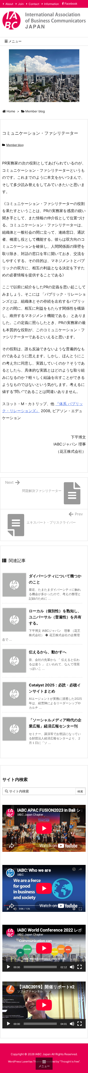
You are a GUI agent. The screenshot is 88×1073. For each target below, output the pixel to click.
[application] (44, 948)
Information (51, 4)
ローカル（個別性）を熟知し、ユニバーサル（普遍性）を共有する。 (55, 617)
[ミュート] (72, 967)
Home (11, 111)
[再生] (8, 967)
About (9, 4)
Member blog (35, 111)
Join (21, 4)
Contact (34, 4)
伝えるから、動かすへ (47, 652)
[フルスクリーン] (79, 967)
